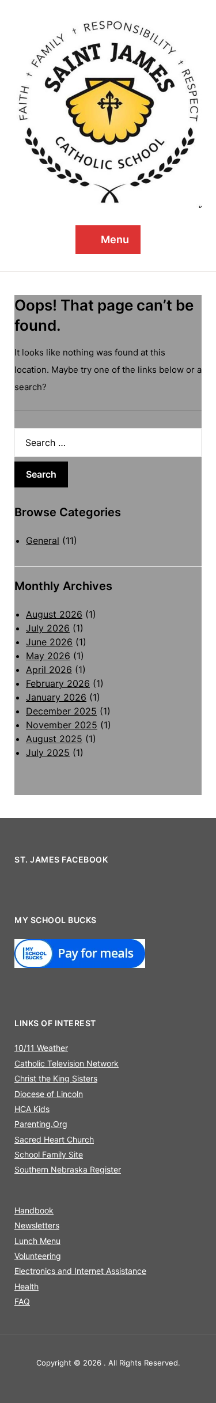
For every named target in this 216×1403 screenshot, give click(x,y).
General (42, 540)
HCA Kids (32, 1109)
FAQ (22, 1301)
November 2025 (61, 725)
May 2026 (48, 655)
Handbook (34, 1210)
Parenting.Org (40, 1124)
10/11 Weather (41, 1048)
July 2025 (48, 752)
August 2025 (54, 738)
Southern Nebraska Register (67, 1169)
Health (26, 1286)
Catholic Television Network (66, 1063)
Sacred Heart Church (54, 1139)
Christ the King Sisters (55, 1078)
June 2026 (49, 642)
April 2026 (49, 669)
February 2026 (58, 683)
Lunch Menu (37, 1241)
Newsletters (36, 1225)
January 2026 (56, 697)
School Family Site (48, 1154)
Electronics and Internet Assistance (80, 1271)
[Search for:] (108, 442)
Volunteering (37, 1256)
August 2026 (54, 614)
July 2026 (48, 628)
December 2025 (61, 711)
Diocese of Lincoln (48, 1094)
